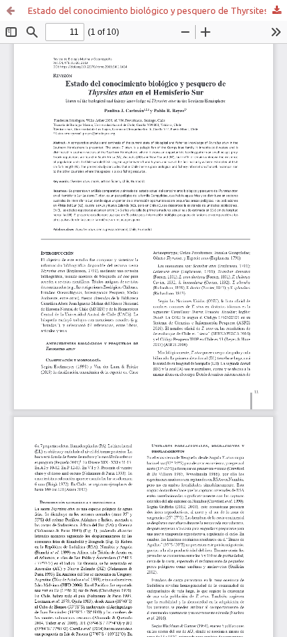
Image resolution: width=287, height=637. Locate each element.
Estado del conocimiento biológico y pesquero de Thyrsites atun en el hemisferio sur (157, 10)
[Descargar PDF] (276, 10)
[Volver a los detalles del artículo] (10, 10)
